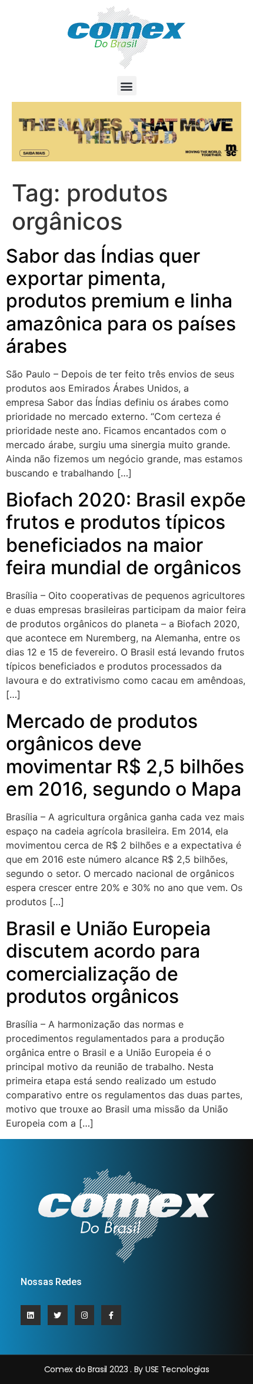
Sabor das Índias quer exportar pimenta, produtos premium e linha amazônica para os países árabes (121, 301)
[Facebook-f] (111, 1315)
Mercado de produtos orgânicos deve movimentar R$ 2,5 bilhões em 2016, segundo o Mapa (125, 755)
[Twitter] (58, 1315)
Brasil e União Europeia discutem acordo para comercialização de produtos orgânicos (108, 962)
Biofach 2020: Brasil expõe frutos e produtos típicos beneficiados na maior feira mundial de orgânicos (126, 533)
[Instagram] (85, 1315)
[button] (127, 85)
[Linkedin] (31, 1315)
